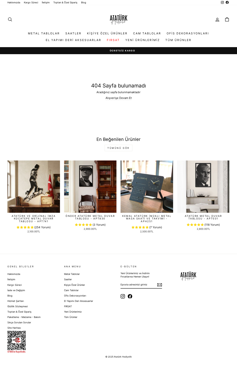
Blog (83, 2)
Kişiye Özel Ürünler (107, 33)
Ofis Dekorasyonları (188, 33)
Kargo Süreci (31, 2)
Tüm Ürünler (178, 40)
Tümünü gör (118, 148)
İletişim (46, 2)
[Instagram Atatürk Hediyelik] (123, 296)
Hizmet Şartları (15, 301)
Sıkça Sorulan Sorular (19, 322)
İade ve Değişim (16, 290)
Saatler (73, 33)
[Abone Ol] (159, 285)
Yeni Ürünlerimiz (142, 40)
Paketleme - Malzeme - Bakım (24, 317)
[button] (25, 227)
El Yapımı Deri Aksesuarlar (73, 40)
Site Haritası (14, 327)
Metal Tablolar (44, 33)
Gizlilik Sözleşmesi (17, 306)
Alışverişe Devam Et (119, 98)
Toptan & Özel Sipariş (65, 2)
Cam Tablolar (147, 33)
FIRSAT (113, 40)
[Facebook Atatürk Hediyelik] (130, 296)
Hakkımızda (13, 2)
